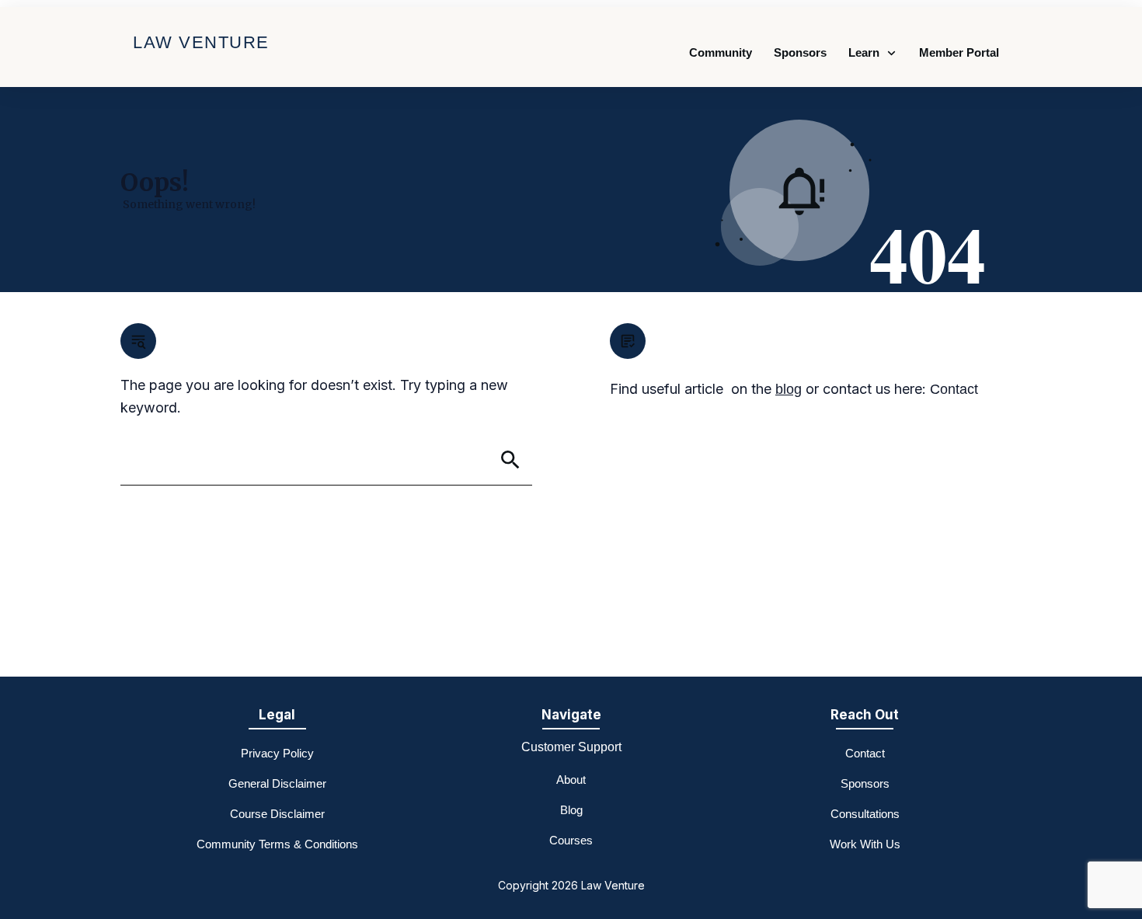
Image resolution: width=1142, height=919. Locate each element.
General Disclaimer (277, 783)
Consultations (865, 813)
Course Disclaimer (277, 813)
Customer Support (571, 747)
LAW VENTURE (201, 42)
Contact (954, 389)
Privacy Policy (277, 753)
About (571, 779)
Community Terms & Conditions (277, 844)
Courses (571, 840)
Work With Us (865, 844)
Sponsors (865, 783)
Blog (571, 809)
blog (788, 389)
